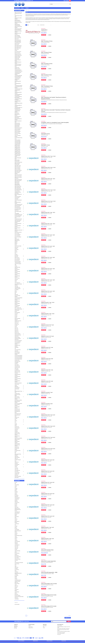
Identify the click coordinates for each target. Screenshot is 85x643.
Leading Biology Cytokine (18, 72)
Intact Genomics (17, 569)
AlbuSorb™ (16, 242)
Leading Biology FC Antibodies (17, 79)
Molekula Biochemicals (18, 116)
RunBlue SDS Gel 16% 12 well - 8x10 (47, 471)
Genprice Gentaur (17, 563)
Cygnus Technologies (17, 550)
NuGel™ (16, 416)
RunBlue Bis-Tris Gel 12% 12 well (47, 358)
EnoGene (16, 482)
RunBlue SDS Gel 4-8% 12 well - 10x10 (48, 223)
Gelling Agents (16, 347)
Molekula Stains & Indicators (18, 127)
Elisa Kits (16, 311)
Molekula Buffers (17, 117)
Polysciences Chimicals (18, 196)
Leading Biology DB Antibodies (17, 74)
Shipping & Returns (31, 627)
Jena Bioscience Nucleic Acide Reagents (18, 193)
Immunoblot (16, 373)
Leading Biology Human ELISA (18, 84)
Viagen (15, 566)
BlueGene (16, 514)
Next (69, 615)
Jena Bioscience (17, 523)
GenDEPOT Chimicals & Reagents (18, 60)
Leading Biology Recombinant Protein (18, 104)
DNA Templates (17, 477)
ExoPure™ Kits (16, 323)
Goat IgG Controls (17, 360)
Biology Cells (16, 256)
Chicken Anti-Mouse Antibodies (17, 274)
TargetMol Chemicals (17, 581)
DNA (15, 293)
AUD (32, 0)
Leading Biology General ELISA (18, 82)
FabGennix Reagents (17, 337)
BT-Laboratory (16, 495)
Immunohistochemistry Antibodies (18, 379)
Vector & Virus (16, 471)
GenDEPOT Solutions (17, 68)
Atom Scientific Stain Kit (18, 51)
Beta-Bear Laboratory (17, 595)
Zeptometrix (16, 548)
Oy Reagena (16, 568)
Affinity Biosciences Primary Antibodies (18, 27)
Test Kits (16, 466)
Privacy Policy (63, 640)
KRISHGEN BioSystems (18, 509)
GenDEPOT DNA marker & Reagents (18, 62)
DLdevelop (16, 500)
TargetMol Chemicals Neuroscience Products (18, 154)
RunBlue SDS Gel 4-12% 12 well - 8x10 (48, 448)
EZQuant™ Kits (16, 331)
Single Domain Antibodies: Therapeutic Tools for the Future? (63, 627)
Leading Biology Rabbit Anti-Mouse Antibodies (18, 97)
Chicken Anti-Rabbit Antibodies (17, 276)
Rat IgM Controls (17, 448)
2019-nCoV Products (17, 235)
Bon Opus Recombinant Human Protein (18, 210)
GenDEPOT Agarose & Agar (18, 55)
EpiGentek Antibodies (17, 318)
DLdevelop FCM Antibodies (18, 215)
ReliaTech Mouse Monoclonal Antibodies (18, 230)
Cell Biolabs (16, 543)
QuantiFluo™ (16, 430)
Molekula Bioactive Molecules (17, 115)
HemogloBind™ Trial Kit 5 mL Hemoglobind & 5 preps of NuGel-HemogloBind (55, 122)
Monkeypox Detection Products (17, 228)
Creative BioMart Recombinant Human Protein (18, 214)
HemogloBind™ (17, 362)
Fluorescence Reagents (18, 341)
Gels (15, 348)
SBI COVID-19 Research (18, 459)
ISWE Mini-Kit (16, 386)
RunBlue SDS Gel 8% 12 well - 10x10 (47, 313)
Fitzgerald (16, 488)
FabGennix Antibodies (17, 333)
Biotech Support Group (18, 556)
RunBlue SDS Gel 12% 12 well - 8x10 (47, 493)
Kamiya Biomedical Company (18, 535)
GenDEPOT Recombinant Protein (18, 66)
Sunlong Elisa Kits (17, 464)
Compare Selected (67, 617)
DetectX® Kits (16, 289)
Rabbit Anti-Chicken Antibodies (17, 434)
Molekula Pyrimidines (17, 124)
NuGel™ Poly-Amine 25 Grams (46, 74)
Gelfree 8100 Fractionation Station (47, 549)
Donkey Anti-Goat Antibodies (18, 297)
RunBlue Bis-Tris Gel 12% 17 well (47, 347)
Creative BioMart (17, 529)
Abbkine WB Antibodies (18, 187)
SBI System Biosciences (18, 530)
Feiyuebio (16, 489)
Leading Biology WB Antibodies (17, 111)
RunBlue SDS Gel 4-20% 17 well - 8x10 (48, 414)
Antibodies (16, 248)
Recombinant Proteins (17, 450)
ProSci (15, 487)
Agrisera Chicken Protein (18, 37)
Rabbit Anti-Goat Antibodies (18, 438)
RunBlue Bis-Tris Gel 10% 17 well (47, 369)
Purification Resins (17, 427)
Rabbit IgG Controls (17, 443)
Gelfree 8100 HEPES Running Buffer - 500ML (49, 572)
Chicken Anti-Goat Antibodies (17, 270)
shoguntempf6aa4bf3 (17, 143)
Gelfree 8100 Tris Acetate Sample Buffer (48, 561)
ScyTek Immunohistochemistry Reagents (18, 202)
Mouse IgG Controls (17, 410)
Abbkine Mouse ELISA (17, 171)
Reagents (16, 449)
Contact (27, 7)
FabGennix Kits (17, 336)
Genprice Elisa (16, 567)
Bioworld (16, 504)
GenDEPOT (16, 537)
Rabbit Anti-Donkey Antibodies (17, 436)
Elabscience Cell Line (17, 52)
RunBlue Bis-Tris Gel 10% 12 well (47, 381)
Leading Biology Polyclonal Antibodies (18, 93)
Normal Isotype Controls (18, 413)
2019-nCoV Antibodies (17, 234)
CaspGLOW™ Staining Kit (18, 263)
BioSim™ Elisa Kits (17, 257)
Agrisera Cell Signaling (17, 36)
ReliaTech (16, 534)
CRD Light (16, 578)
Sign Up (67, 0)
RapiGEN (16, 576)
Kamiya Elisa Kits (17, 388)
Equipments (16, 319)
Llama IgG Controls (17, 393)
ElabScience (16, 501)
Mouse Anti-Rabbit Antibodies (17, 407)
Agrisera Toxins (17, 49)
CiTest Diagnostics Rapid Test (18, 212)
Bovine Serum (59, 634)
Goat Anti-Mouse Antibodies (18, 357)
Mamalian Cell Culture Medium (17, 395)
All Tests (16, 244)
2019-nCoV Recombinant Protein (18, 237)
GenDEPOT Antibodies (17, 56)
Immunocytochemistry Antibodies (17, 375)
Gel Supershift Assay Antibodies (17, 346)
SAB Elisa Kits (16, 456)
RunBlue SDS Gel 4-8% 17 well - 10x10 (48, 212)
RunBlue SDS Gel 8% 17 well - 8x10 (47, 527)
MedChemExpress (17, 513)
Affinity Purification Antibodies (17, 241)
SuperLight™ (16, 465)
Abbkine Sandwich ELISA (18, 186)
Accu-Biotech (16, 575)
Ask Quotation (17, 7)
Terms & (21, 640)
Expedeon (16, 554)
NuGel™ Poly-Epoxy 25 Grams (46, 52)
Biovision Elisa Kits (17, 260)
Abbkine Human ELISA (17, 166)
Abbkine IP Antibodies (17, 169)
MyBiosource (16, 582)
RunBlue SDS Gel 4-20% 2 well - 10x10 (48, 178)
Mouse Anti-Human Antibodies (17, 405)
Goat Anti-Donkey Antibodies (18, 355)
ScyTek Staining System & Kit (18, 204)
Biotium (16, 490)
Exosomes (16, 325)
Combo (16, 281)
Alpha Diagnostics (17, 521)
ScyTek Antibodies (17, 197)
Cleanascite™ (16, 279)
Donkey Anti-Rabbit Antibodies (17, 304)
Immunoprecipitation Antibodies (17, 381)
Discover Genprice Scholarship (61, 632)
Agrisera (16, 527)
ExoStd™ (16, 326)
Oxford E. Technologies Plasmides (18, 136)
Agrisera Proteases (17, 43)
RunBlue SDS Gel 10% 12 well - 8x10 (47, 516)
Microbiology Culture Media (18, 400)
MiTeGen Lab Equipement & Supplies (18, 195)
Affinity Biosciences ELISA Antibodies (18, 18)
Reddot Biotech (17, 516)
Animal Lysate (16, 247)
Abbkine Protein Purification (18, 179)
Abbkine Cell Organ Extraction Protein (17, 160)
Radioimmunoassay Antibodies (17, 445)
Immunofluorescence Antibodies (17, 377)
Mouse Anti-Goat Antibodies (18, 403)
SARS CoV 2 (16, 458)
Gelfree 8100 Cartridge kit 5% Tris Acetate (48, 594)
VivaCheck (16, 587)
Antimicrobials (16, 249)
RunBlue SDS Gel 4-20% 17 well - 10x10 (48, 156)
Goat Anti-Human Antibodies (18, 356)
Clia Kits (16, 280)
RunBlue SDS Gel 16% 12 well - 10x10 (48, 246)
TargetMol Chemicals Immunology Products (17, 150)
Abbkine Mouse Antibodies (18, 170)
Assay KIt (16, 50)
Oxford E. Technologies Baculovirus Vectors (18, 132)
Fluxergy (16, 577)
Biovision (16, 510)
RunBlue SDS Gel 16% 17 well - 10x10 (48, 235)
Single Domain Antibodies (18, 220)
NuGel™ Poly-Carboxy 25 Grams (46, 63)
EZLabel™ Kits (16, 330)
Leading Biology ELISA (17, 77)
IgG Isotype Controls (17, 370)
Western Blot (16, 475)
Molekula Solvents (17, 126)
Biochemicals (16, 255)
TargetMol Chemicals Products (17, 156)
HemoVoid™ (16, 363)
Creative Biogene (17, 591)
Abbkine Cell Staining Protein (18, 162)
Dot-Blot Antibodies (17, 305)
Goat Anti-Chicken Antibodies (17, 354)
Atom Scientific (17, 557)
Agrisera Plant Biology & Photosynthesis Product (18, 42)
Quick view (33, 35)
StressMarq (16, 491)
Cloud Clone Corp (17, 502)
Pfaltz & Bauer (16, 507)
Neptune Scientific (17, 583)
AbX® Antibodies (17, 239)
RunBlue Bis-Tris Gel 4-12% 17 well (47, 325)
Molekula (16, 522)
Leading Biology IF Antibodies (18, 85)
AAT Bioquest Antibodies (18, 205)
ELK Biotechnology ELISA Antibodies (18, 224)
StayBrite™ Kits (17, 462)
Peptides (16, 424)
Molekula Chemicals (17, 123)
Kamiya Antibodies (17, 387)
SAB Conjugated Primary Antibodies (18, 455)
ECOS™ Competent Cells (18, 307)
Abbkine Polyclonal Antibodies (17, 173)
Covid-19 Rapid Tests (17, 282)
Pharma (16, 425)
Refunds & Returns (49, 640)
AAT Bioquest (16, 496)
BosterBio (16, 503)
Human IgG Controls (17, 367)
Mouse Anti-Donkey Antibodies (17, 402)
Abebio (16, 517)
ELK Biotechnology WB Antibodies (17, 226)
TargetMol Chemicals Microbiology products (17, 152)
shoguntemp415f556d (17, 141)
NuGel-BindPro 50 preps (45, 133)
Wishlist (30, 625)
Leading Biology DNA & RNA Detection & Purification (18, 76)
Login (64, 0)
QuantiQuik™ (16, 431)
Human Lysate (16, 368)
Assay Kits (16, 254)
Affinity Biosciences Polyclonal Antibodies (17, 25)
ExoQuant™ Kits (17, 324)
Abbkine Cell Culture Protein (18, 12)
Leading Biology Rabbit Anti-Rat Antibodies (18, 99)
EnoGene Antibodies (17, 312)
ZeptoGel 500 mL (44, 29)
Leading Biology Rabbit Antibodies (17, 101)
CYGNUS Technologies (17, 288)
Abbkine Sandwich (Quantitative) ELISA (17, 185)
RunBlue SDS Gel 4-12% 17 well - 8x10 (48, 437)
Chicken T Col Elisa (17, 278)
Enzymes (16, 317)
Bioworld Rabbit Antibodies (18, 189)
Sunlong (16, 520)
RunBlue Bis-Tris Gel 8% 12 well (46, 403)
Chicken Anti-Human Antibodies (17, 272)
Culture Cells (16, 286)
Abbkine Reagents (17, 182)
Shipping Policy (35, 640)
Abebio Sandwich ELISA (18, 188)
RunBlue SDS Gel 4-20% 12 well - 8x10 (48, 426)
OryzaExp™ (16, 418)
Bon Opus (16, 528)
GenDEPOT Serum (17, 67)
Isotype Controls (17, 384)
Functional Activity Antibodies (17, 343)
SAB (15, 483)
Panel (15, 419)
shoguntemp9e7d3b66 (17, 142)
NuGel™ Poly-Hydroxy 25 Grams (46, 41)
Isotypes (16, 385)
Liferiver (16, 584)
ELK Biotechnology (17, 497)
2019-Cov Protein (17, 233)
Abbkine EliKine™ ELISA (18, 165)
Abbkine (16, 515)
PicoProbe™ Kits (17, 426)
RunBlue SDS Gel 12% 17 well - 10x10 (48, 257)
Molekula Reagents (17, 125)
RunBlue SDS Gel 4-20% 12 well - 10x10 (48, 167)
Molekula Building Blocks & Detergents (18, 119)
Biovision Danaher (59, 625)
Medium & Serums (17, 396)
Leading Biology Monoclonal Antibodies (18, 87)
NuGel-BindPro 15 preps (45, 145)
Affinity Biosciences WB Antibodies (18, 34)
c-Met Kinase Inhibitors (18, 262)
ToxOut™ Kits (16, 469)
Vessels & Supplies (17, 472)
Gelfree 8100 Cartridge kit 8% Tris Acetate (48, 606)
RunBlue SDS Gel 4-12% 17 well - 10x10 (48, 190)
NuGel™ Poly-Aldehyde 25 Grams (47, 86)
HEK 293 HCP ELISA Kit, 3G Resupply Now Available (63, 631)
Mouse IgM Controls (17, 411)
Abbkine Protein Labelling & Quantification (18, 178)
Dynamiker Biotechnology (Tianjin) (19, 596)
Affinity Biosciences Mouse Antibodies (18, 23)
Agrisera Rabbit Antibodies (18, 45)
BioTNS (16, 588)
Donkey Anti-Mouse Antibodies (17, 302)
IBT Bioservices (17, 555)
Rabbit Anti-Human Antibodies (17, 440)
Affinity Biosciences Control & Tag (18, 16)
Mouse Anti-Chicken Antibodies (17, 398)
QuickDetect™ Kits (17, 432)
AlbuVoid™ (16, 243)
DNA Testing (16, 294)
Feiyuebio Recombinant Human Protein (18, 339)
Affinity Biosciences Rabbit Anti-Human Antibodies (18, 29)
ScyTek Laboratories (17, 541)
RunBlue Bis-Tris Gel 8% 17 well (46, 392)
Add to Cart (43, 46)
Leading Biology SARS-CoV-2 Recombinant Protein (18, 108)
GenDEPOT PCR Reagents (18, 64)
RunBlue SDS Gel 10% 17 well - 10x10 (48, 280)
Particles (16, 420)
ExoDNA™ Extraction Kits (18, 320)
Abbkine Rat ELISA (17, 181)
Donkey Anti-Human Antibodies (17, 299)
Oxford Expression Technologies (19, 562)
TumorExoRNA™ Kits (17, 470)
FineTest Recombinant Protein (17, 217)
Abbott (16, 570)
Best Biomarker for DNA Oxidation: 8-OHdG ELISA (63, 628)
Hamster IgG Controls (17, 361)
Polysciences (16, 597)
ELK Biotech (16, 560)
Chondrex (16, 549)
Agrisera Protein (17, 44)
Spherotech (16, 542)
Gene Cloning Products (18, 349)
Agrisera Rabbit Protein (18, 48)
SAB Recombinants (17, 457)
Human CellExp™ (17, 364)
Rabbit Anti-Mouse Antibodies (17, 442)
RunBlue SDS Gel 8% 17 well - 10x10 (47, 302)
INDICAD (16, 590)
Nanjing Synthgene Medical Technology (18, 574)
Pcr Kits (16, 423)
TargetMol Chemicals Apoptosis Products (17, 145)
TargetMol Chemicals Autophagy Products (17, 147)
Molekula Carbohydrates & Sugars (18, 121)
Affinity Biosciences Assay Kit (18, 14)
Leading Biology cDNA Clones (18, 71)
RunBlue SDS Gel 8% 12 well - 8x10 (47, 538)
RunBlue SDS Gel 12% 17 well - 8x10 (47, 482)
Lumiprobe (16, 540)
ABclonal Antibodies (17, 206)
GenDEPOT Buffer (17, 58)
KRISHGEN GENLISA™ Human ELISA (18, 392)
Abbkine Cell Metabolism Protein (18, 158)
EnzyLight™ (16, 316)
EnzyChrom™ (16, 313)
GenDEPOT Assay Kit (17, 57)
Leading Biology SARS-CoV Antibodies (18, 106)
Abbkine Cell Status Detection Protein (17, 164)
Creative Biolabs (17, 484)
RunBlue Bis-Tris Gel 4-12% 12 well (47, 336)
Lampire (16, 536)
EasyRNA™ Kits (17, 306)
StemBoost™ (16, 463)
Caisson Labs (16, 547)
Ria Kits (16, 451)
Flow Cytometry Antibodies (18, 340)
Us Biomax (16, 533)
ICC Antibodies (17, 369)
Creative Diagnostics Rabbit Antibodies (18, 284)
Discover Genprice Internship (60, 633)
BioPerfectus (16, 594)
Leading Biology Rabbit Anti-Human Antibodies (18, 95)
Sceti (15, 524)
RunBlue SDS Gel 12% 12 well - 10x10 (48, 268)
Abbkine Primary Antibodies (18, 174)
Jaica (15, 561)
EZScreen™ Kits (17, 332)
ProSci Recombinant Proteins (18, 137)
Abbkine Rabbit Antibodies (18, 180)
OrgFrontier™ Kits (17, 417)
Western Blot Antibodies (18, 476)
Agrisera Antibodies (17, 35)
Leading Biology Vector (18, 109)
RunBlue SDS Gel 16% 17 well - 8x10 (47, 459)
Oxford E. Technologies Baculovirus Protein (18, 129)
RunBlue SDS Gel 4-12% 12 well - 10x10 (48, 201)
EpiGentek (16, 494)
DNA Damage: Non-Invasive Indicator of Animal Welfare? (63, 630)
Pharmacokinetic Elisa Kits (18, 232)
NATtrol (16, 412)
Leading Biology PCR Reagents (17, 91)
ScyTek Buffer (16, 198)
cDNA (15, 264)
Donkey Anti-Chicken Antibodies (17, 296)
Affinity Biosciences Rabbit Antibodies (18, 31)
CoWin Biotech (17, 589)
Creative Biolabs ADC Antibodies (17, 222)
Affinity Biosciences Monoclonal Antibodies (18, 21)
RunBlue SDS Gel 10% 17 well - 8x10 (47, 504)
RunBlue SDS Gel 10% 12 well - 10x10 (48, 291)
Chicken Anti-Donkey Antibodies (17, 268)
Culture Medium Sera (17, 287)
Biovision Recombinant (18, 261)
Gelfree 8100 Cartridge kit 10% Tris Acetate (49, 583)
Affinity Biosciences (17, 508)
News (22, 7)
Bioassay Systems (17, 553)
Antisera (16, 250)
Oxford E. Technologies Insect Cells (18, 134)
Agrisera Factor (17, 38)
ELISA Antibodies (17, 310)
